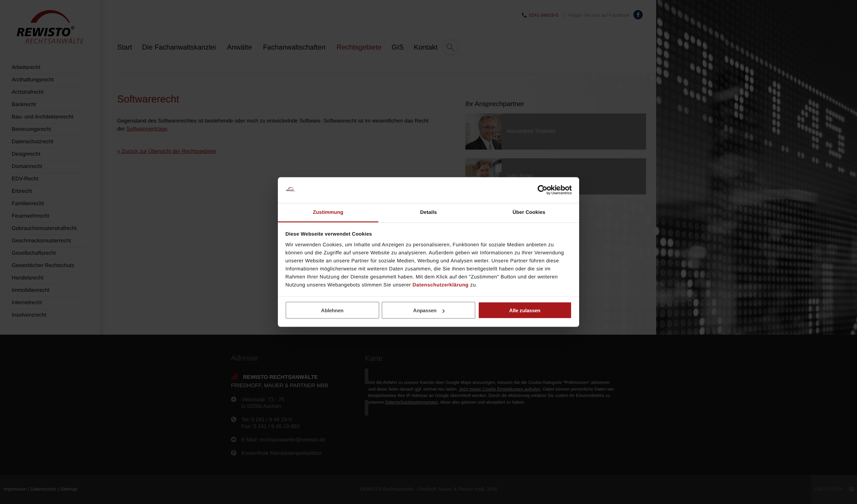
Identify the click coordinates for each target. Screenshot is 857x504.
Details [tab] (428, 212)
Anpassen (425, 310)
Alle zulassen (524, 310)
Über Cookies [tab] (529, 212)
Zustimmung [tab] (328, 212)
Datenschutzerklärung (440, 284)
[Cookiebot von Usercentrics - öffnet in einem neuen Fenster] (542, 190)
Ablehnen (332, 310)
